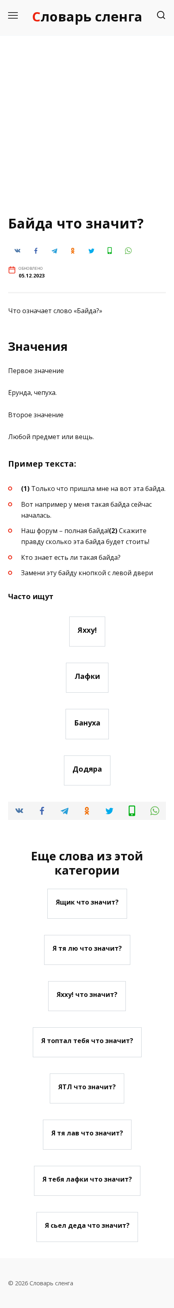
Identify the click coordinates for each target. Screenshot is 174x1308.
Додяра (87, 769)
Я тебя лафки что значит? (87, 1179)
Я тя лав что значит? (87, 1133)
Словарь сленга (87, 16)
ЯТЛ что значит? (87, 1086)
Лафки (87, 676)
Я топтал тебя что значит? (87, 1040)
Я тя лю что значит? (87, 948)
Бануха (87, 722)
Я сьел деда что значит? (87, 1225)
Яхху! (87, 630)
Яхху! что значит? (87, 994)
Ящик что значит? (87, 902)
